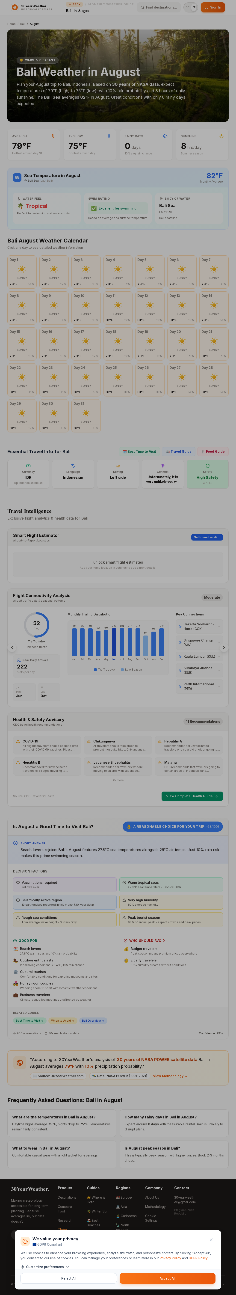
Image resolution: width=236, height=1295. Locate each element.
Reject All (68, 1278)
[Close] (211, 1240)
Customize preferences (45, 1267)
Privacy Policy (170, 1258)
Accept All (168, 1278)
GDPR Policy (198, 1258)
